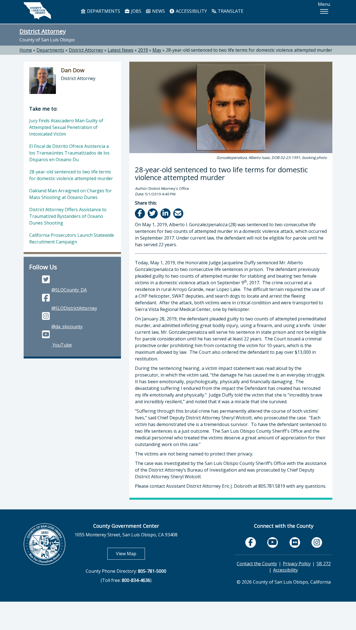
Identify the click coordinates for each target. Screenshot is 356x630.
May (156, 50)
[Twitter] (153, 213)
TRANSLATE (230, 11)
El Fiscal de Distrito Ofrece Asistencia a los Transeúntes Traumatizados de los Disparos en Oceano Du (69, 153)
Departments (50, 50)
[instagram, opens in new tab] (316, 542)
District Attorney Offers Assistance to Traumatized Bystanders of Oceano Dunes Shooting (68, 216)
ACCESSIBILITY (191, 11)
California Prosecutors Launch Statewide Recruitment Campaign (71, 238)
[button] (324, 11)
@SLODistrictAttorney (74, 308)
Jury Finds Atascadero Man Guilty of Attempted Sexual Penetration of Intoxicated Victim (66, 127)
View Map (130, 553)
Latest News (121, 50)
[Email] (179, 213)
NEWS (158, 11)
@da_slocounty (67, 326)
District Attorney (42, 31)
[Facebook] (140, 213)
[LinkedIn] (166, 213)
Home (25, 50)
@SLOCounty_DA (69, 290)
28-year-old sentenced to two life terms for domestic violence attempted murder (249, 50)
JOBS (135, 11)
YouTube (61, 345)
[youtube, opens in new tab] (273, 542)
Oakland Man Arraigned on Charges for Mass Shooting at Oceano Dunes (70, 194)
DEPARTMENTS (103, 11)
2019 (143, 50)
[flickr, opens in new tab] (294, 542)
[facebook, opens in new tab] (250, 542)
